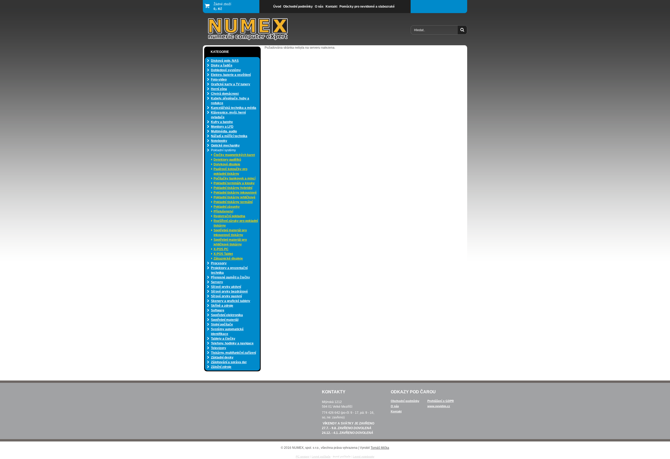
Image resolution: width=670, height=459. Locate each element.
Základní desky (222, 357)
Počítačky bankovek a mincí (234, 178)
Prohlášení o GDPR (440, 400)
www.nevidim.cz (438, 406)
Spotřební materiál (224, 320)
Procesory (219, 263)
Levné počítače (321, 456)
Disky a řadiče (221, 65)
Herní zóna (219, 89)
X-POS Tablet (223, 254)
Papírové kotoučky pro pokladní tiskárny (230, 171)
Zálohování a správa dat (229, 362)
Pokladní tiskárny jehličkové (234, 197)
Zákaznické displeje (228, 258)
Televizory (218, 348)
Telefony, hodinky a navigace (232, 343)
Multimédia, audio (224, 131)
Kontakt (396, 411)
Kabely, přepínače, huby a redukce (230, 101)
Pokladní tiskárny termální (233, 202)
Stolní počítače (222, 324)
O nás (395, 406)
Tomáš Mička (380, 448)
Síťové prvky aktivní (226, 287)
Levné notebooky (363, 456)
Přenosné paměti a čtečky (230, 277)
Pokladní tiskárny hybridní (233, 188)
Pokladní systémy (223, 150)
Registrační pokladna (229, 216)
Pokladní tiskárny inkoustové (235, 192)
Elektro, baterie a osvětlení (231, 75)
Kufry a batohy (222, 122)
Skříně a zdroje (222, 305)
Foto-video (219, 79)
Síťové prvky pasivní (226, 296)
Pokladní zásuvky (227, 207)
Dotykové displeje (227, 164)
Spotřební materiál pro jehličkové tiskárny (230, 242)
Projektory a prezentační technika (229, 270)
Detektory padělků (227, 159)
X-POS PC (221, 249)
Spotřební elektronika (227, 315)
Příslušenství (223, 211)
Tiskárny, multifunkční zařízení (233, 353)
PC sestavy (302, 456)
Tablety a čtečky (223, 338)
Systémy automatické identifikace (227, 331)
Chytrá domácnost (225, 94)
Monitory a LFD (222, 126)
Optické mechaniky (225, 145)
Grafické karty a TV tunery (230, 84)
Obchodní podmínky (405, 400)
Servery (217, 282)
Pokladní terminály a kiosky (234, 183)
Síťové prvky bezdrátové (229, 291)
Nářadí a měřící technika (229, 136)
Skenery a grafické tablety (230, 301)
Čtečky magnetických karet (234, 155)
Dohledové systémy (226, 70)
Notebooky (219, 141)
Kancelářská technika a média (233, 108)
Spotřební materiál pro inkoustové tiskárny (230, 232)
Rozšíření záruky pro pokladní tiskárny (236, 223)
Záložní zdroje (221, 367)
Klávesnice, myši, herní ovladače (228, 115)
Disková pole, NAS (225, 61)
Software (217, 310)
